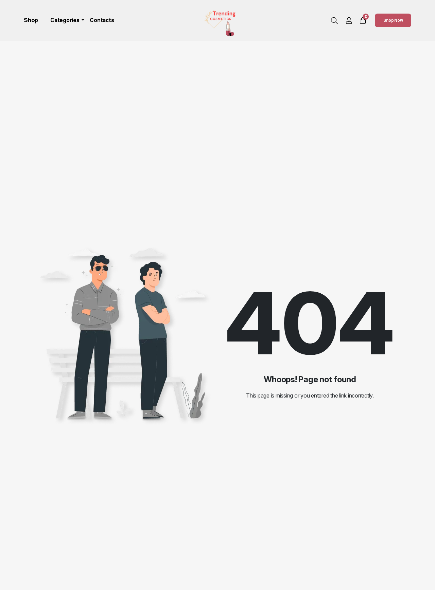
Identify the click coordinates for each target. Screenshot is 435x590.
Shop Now (393, 20)
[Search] (334, 21)
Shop (31, 20)
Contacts (102, 20)
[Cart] (363, 20)
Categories (65, 20)
